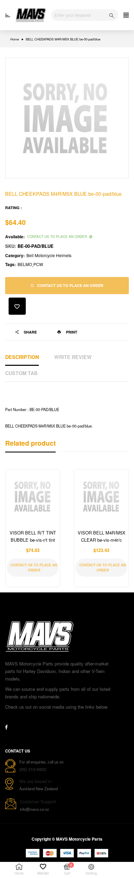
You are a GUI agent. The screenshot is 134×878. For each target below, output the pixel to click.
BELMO (25, 264)
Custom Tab (21, 373)
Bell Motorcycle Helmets (48, 255)
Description (22, 356)
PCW (38, 264)
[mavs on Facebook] (6, 727)
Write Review (73, 356)
